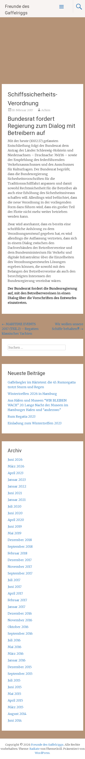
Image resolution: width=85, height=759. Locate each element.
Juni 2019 (15, 526)
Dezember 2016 (20, 613)
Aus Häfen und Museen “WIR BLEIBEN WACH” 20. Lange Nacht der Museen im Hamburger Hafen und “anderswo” (38, 405)
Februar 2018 (17, 553)
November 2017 (20, 567)
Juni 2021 (15, 493)
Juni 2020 (15, 513)
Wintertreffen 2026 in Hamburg (32, 394)
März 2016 (16, 654)
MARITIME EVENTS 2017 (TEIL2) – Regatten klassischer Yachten (20, 328)
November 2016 (20, 620)
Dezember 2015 (20, 667)
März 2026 (16, 466)
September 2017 (20, 573)
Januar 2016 (17, 660)
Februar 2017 (17, 600)
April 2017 (15, 593)
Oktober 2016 (18, 627)
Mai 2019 (14, 533)
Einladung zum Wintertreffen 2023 (34, 423)
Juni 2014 (15, 720)
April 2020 (16, 520)
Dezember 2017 (20, 560)
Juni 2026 (15, 460)
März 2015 (15, 707)
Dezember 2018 (20, 540)
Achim (45, 110)
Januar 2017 (16, 607)
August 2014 (17, 714)
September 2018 (20, 546)
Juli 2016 (14, 640)
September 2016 (20, 633)
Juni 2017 (15, 587)
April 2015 (15, 700)
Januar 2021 (17, 500)
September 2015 (20, 674)
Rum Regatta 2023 (21, 416)
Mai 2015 (14, 694)
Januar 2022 (17, 486)
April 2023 (15, 473)
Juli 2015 (14, 680)
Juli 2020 (14, 506)
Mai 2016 (14, 647)
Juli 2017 (14, 580)
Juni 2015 (15, 687)
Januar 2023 (17, 480)
